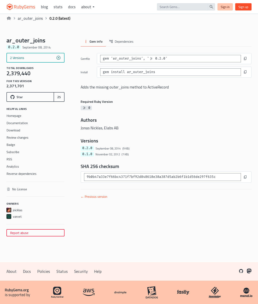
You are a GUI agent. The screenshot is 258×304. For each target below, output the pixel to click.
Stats (58, 7)
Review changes (17, 137)
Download (13, 130)
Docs (72, 7)
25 (59, 97)
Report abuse (19, 232)
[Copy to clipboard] (245, 58)
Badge (10, 144)
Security (81, 271)
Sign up (243, 6)
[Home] (9, 18)
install (84, 72)
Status (62, 271)
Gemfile (85, 59)
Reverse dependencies (21, 173)
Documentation (17, 123)
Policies (43, 271)
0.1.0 (87, 154)
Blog (44, 7)
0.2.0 (87, 148)
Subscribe (12, 151)
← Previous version (94, 196)
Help (98, 271)
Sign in (225, 6)
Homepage (13, 115)
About (11, 271)
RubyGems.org (17, 290)
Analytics (12, 166)
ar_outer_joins (30, 18)
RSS (9, 159)
